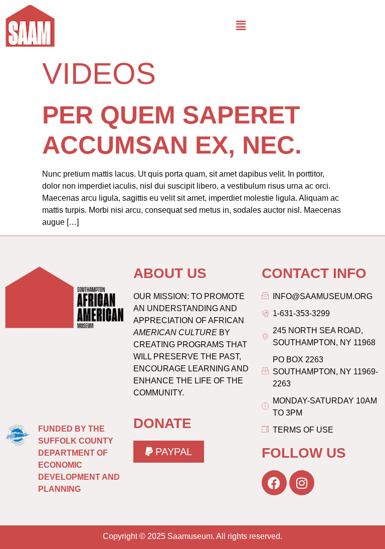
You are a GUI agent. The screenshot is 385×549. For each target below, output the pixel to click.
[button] (240, 25)
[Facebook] (274, 482)
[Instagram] (301, 482)
